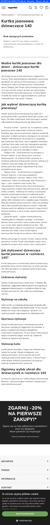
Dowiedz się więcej (9, 509)
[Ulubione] (41, 7)
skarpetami (32, 330)
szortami (38, 327)
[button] (47, 7)
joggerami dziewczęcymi (11, 288)
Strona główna (7, 15)
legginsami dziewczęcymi (22, 285)
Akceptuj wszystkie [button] (25, 514)
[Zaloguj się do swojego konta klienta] (36, 7)
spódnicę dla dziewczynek (23, 307)
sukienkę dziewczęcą (24, 305)
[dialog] (25, 507)
